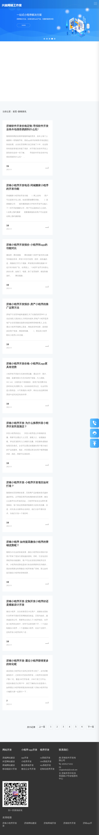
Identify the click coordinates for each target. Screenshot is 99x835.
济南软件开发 (69, 823)
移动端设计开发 (9, 769)
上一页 (42, 727)
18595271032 (67, 764)
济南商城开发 (50, 823)
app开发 (24, 758)
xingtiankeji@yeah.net (68, 770)
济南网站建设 (30, 823)
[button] (44, 39)
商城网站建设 (8, 765)
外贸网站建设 (8, 761)
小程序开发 (26, 761)
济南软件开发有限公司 (67, 759)
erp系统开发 (45, 765)
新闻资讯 (22, 111)
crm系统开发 (45, 761)
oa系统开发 (45, 758)
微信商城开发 (27, 765)
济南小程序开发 (9, 823)
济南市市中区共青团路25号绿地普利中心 (68, 776)
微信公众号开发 (28, 769)
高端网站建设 (8, 758)
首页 (15, 111)
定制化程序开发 (47, 769)
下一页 (91, 727)
